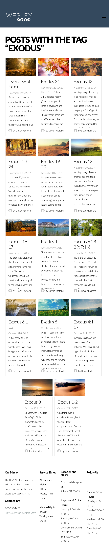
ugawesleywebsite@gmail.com (20, 512)
